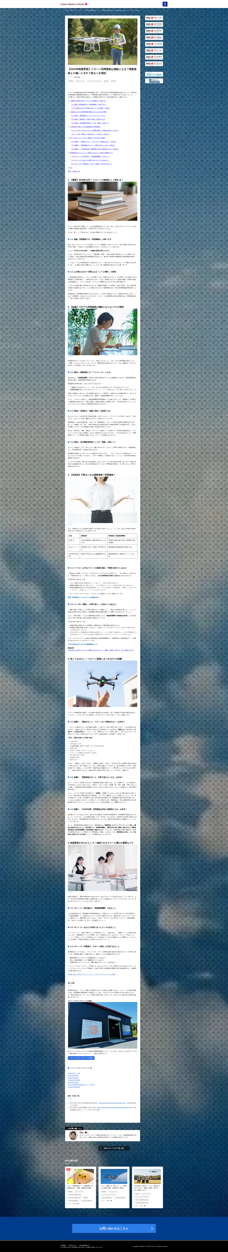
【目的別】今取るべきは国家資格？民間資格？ (85, 126)
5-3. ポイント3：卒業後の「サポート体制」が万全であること (91, 164)
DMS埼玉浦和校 (73, 1078)
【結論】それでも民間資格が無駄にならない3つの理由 (88, 112)
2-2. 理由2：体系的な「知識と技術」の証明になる (88, 119)
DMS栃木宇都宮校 (74, 1080)
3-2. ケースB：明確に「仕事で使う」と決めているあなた (90, 134)
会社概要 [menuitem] (63, 1245)
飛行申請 (106, 81)
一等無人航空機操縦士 (86, 1200)
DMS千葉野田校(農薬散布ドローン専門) (81, 1084)
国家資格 (71, 81)
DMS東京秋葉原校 (74, 1087)
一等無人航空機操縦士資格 (74, 1194)
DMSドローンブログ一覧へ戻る (114, 1148)
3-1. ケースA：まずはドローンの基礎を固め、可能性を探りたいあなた (94, 130)
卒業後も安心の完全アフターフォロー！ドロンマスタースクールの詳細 (91, 974)
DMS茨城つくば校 (74, 1073)
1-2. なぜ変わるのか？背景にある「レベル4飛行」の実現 (90, 108)
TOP (66, 10)
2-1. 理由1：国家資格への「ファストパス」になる (88, 115)
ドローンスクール (80, 81)
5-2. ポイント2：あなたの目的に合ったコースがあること (90, 160)
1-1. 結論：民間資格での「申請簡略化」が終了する (88, 104)
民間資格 (113, 81)
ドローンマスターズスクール (94, 81)
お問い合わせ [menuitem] (72, 1245)
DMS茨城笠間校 (73, 1075)
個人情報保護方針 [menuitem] (84, 1245)
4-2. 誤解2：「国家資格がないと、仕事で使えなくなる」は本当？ (93, 145)
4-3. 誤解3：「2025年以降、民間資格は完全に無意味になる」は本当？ (95, 149)
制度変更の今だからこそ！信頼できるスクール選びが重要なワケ (91, 153)
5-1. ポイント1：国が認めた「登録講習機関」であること (90, 156)
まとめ (70, 167)
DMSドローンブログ (76, 10)
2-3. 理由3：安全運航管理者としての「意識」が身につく (90, 123)
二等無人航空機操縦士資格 (74, 1197)
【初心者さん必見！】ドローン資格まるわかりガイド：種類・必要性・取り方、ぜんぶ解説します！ (101, 650)
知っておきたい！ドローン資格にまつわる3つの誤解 (87, 138)
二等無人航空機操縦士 (73, 1200)
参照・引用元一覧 (74, 171)
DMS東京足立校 (73, 1082)
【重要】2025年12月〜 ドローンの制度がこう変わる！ (88, 100)
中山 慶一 (77, 77)
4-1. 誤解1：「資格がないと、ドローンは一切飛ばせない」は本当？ (94, 141)
